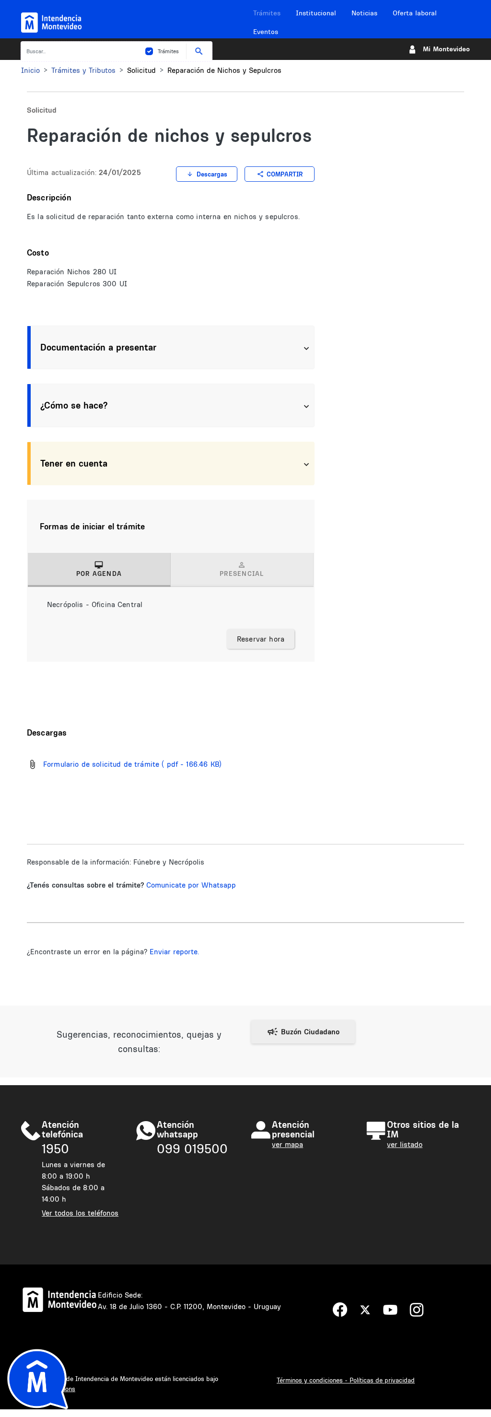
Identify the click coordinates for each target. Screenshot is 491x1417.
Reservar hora (260, 639)
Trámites (267, 13)
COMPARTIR (285, 174)
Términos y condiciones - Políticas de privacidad (346, 1380)
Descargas (212, 174)
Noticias (364, 13)
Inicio (30, 70)
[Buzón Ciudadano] (303, 1031)
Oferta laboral (415, 13)
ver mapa (287, 1144)
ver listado (404, 1144)
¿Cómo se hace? (73, 405)
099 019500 (192, 1149)
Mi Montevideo (446, 49)
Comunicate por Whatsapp (191, 885)
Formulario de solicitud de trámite (101, 764)
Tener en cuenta (73, 463)
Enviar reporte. (174, 951)
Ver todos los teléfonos (80, 1213)
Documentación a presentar (98, 347)
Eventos (265, 31)
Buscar (199, 51)
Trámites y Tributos (83, 70)
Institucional (316, 13)
